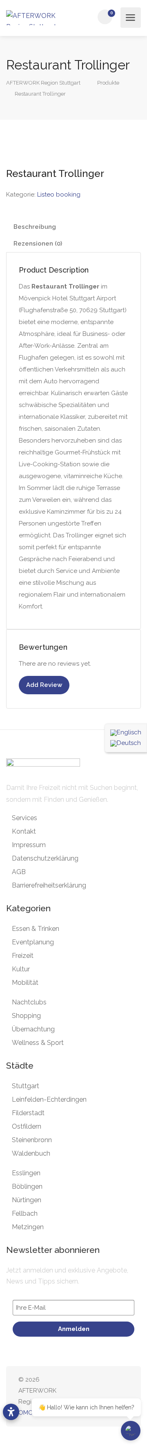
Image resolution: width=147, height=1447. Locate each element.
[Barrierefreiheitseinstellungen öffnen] (11, 1412)
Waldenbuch (31, 1153)
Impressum (29, 845)
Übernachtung (33, 1029)
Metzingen (28, 1227)
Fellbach (25, 1213)
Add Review (44, 685)
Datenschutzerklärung (45, 858)
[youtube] (123, 1396)
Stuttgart (25, 1086)
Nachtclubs (29, 1002)
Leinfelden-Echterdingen (49, 1099)
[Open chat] (130, 1430)
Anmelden (73, 1329)
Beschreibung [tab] (34, 226)
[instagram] (96, 1396)
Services (24, 818)
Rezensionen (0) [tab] (37, 243)
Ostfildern (26, 1126)
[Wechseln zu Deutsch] (125, 743)
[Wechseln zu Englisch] (125, 732)
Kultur (21, 969)
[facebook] (83, 1396)
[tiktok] (110, 1396)
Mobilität (25, 982)
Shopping (26, 1016)
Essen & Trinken (35, 929)
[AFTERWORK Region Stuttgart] (37, 17)
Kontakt (24, 831)
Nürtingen (26, 1200)
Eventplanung (33, 942)
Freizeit (22, 955)
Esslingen (26, 1173)
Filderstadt (28, 1113)
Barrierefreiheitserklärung (49, 885)
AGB (19, 872)
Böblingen (27, 1186)
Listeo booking (58, 194)
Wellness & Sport (38, 1043)
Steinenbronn (32, 1140)
